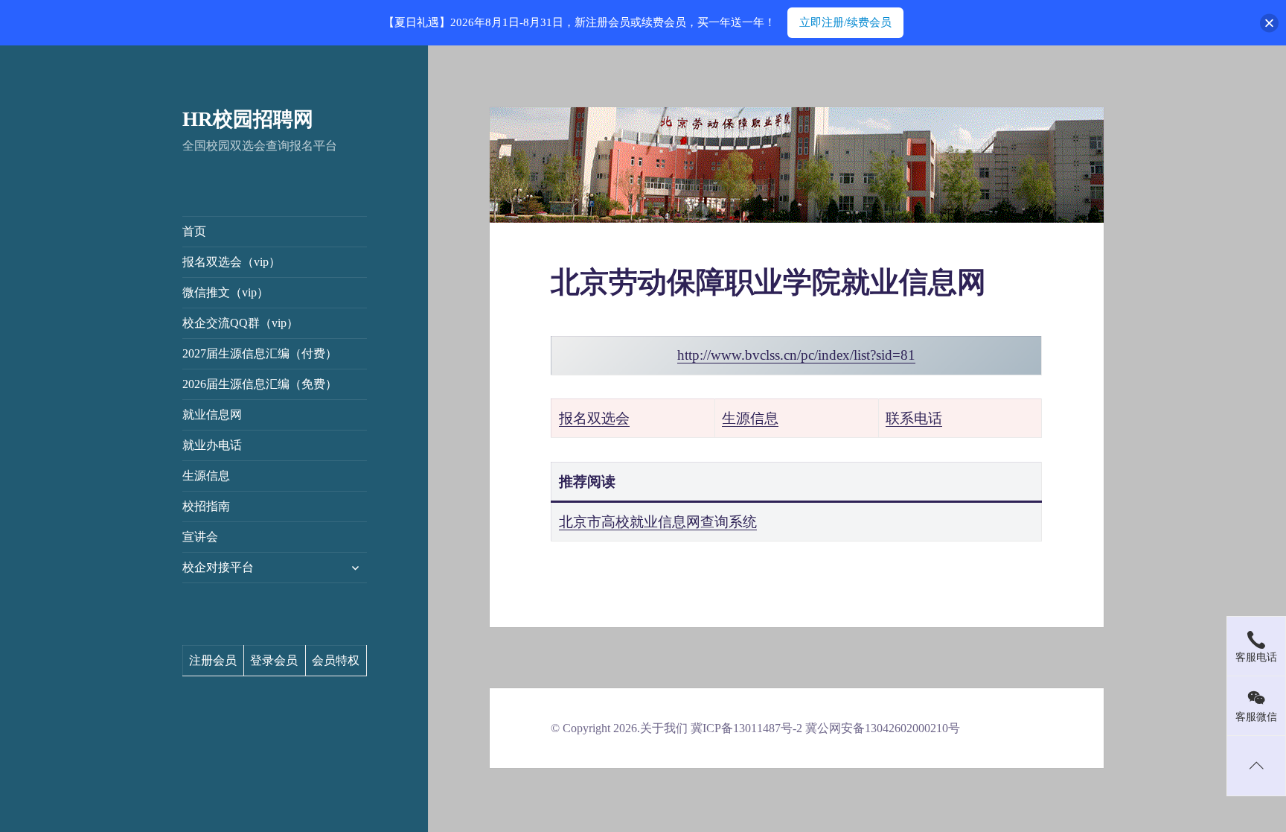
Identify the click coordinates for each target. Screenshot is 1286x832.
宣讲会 (200, 536)
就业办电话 (212, 445)
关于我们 (664, 728)
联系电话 (914, 418)
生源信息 (206, 475)
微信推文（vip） (225, 292)
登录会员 (274, 660)
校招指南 (206, 506)
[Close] (1269, 22)
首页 (194, 231)
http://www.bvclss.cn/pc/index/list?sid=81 (796, 355)
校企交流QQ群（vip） (240, 323)
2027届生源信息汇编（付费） (259, 353)
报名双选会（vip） (231, 261)
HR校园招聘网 (247, 119)
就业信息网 (212, 414)
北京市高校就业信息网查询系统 (658, 522)
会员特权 (335, 660)
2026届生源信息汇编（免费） (259, 384)
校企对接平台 (218, 567)
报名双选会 (594, 418)
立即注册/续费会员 (845, 22)
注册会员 (213, 660)
